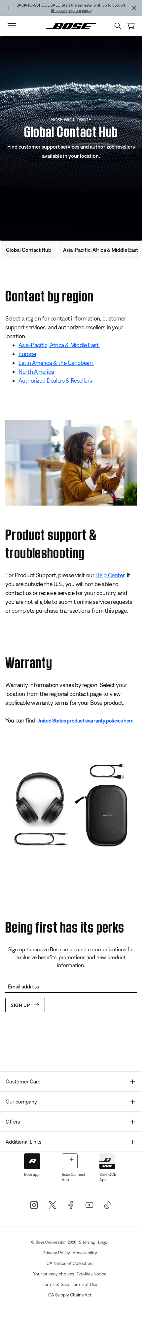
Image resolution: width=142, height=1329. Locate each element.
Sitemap (87, 1242)
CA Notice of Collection (70, 1263)
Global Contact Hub (28, 250)
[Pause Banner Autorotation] (8, 8)
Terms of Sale (56, 1284)
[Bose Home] (71, 26)
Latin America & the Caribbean (56, 362)
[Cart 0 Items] (130, 26)
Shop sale (59, 10)
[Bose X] (52, 1205)
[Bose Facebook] (71, 1205)
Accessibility (85, 1252)
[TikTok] (108, 1205)
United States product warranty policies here (84, 721)
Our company (21, 1101)
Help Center (109, 575)
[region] (71, 8)
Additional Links (23, 1142)
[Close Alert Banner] (134, 8)
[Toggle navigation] (11, 26)
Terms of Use (84, 1284)
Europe (27, 353)
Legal (103, 1242)
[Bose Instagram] (34, 1205)
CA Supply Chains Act (69, 1294)
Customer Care (23, 1081)
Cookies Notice (91, 1273)
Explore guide (79, 10)
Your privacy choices (53, 1273)
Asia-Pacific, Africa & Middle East (59, 345)
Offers (13, 1122)
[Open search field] (118, 26)
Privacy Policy (56, 1252)
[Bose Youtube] (89, 1205)
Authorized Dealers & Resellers (55, 380)
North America (36, 371)
